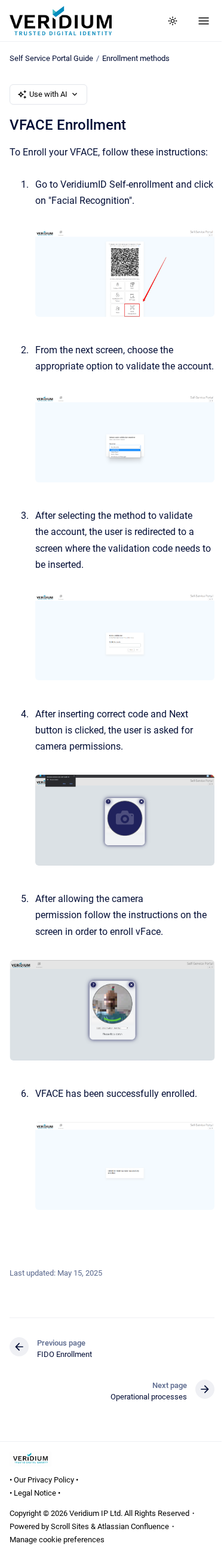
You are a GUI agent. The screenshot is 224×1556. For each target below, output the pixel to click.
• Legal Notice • (35, 1492)
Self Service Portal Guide (51, 58)
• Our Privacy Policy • (44, 1479)
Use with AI (48, 94)
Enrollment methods (136, 58)
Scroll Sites (70, 1526)
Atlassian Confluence (133, 1526)
